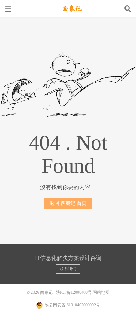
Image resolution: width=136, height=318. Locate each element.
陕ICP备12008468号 (74, 292)
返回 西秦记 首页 (68, 203)
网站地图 (101, 292)
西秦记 (68, 8)
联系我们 (68, 268)
